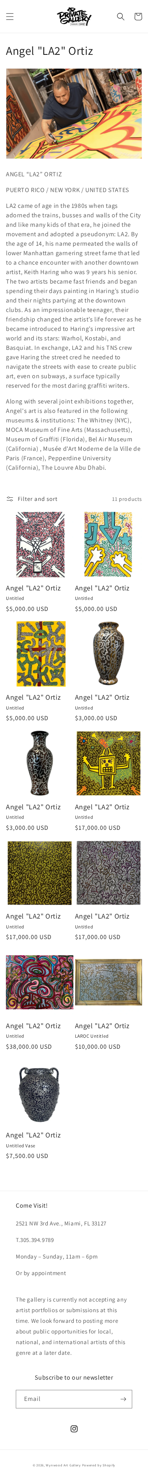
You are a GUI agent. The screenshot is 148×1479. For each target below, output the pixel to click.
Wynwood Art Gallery (63, 1465)
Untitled (15, 598)
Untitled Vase (21, 1145)
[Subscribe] (123, 1399)
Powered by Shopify (99, 1465)
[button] (10, 16)
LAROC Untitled (92, 1036)
